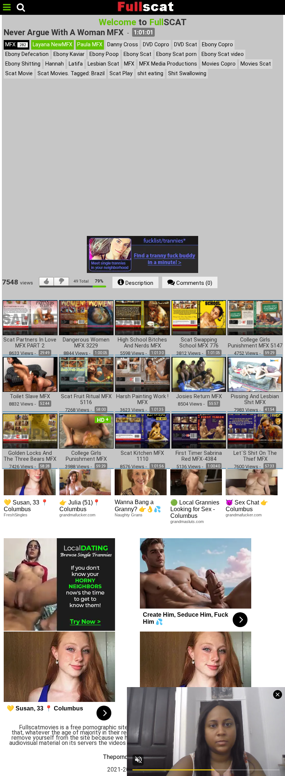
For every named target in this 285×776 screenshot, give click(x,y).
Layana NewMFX (52, 44)
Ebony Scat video (223, 54)
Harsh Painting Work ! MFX (142, 400)
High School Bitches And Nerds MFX (142, 343)
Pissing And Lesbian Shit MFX (255, 400)
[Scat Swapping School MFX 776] (198, 317)
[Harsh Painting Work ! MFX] (142, 373)
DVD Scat (185, 44)
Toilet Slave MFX (30, 397)
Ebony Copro (217, 44)
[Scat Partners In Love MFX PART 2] (30, 317)
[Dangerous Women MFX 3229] (86, 317)
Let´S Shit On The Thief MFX (255, 456)
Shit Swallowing (187, 73)
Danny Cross (122, 44)
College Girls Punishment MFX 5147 (255, 343)
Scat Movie (19, 73)
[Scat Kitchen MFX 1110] (142, 430)
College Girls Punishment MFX (86, 456)
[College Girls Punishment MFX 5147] (254, 317)
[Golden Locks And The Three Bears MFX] (30, 430)
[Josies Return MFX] (198, 373)
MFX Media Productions (168, 64)
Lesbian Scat (103, 64)
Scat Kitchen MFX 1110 (142, 456)
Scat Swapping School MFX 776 (199, 343)
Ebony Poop (104, 54)
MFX (15, 44)
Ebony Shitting (22, 64)
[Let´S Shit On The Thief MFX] (254, 430)
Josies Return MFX (199, 397)
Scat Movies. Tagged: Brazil (71, 73)
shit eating (150, 73)
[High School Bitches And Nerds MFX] (142, 317)
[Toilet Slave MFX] (30, 373)
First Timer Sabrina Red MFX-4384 (199, 456)
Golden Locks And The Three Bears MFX (29, 456)
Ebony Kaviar (69, 54)
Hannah (54, 64)
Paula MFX (89, 44)
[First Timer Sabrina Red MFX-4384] (198, 430)
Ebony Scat (137, 54)
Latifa (76, 64)
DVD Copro (156, 44)
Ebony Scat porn (176, 54)
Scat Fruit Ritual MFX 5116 (86, 400)
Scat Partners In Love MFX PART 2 (29, 343)
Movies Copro (219, 64)
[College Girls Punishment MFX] (86, 430)
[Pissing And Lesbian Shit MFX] (254, 373)
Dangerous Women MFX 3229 (86, 343)
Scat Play (120, 73)
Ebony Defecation (27, 54)
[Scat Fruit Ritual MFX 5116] (86, 373)
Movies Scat (255, 64)
